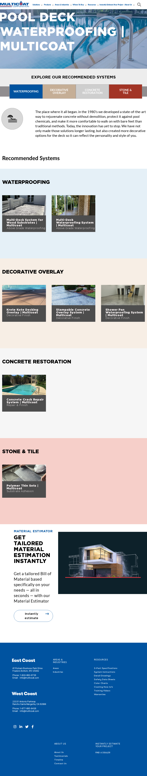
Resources (92, 5)
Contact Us (60, 763)
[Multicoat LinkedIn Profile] (22, 727)
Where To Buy (78, 5)
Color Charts (101, 683)
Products (47, 5)
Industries (58, 672)
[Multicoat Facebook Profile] (34, 727)
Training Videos (102, 690)
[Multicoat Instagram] (16, 727)
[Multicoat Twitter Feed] (28, 727)
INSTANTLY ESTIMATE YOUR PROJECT (107, 745)
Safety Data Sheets (104, 679)
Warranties (100, 694)
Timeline (58, 759)
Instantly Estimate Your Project (111, 5)
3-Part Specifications (105, 668)
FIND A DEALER (102, 752)
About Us (128, 5)
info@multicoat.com (29, 677)
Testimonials (61, 756)
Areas (56, 668)
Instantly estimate (31, 616)
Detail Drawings (102, 675)
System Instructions (104, 672)
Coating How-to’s (103, 687)
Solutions (36, 5)
